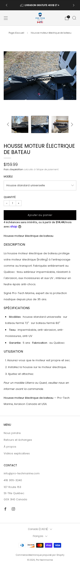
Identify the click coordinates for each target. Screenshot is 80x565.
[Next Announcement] (73, 5)
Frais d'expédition (13, 169)
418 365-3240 (13, 480)
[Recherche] (74, 18)
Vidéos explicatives (17, 453)
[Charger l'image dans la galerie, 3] (40, 124)
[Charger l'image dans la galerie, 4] (60, 124)
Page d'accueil (16, 32)
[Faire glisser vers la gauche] (8, 124)
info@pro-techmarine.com (22, 473)
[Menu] (6, 18)
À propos (10, 447)
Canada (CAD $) (38, 529)
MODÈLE (8, 176)
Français (38, 536)
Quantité (10, 197)
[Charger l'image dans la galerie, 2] (20, 124)
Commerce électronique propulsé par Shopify (40, 555)
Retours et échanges (18, 440)
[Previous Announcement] (6, 5)
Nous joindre (12, 433)
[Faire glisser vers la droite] (71, 124)
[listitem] (40, 5)
